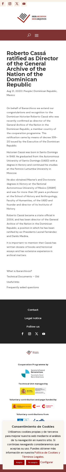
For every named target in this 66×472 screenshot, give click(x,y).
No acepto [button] (32, 462)
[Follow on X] (17, 3)
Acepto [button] (19, 462)
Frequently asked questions (23, 287)
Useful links (13, 281)
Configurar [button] (46, 462)
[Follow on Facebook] (3, 3)
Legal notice (33, 318)
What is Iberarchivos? (19, 271)
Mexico (11, 95)
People (28, 91)
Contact (33, 309)
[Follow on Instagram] (10, 3)
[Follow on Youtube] (24, 3)
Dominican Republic (45, 91)
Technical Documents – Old (23, 276)
